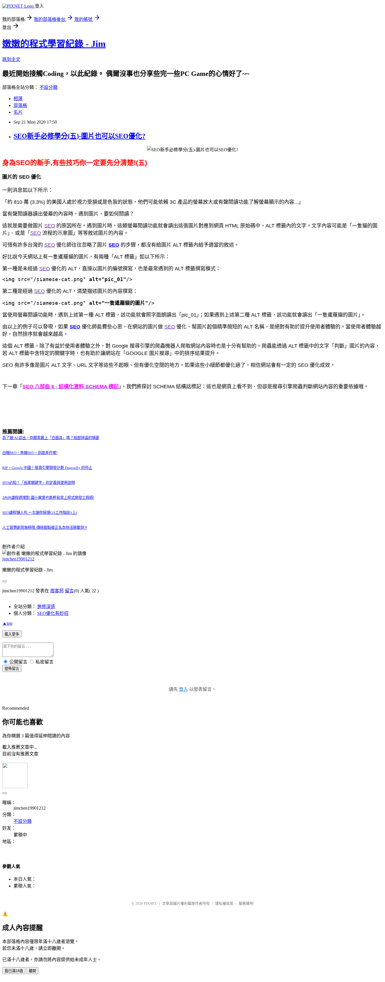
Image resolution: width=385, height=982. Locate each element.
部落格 (20, 105)
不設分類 (48, 87)
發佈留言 (12, 669)
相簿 (18, 98)
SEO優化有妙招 (52, 613)
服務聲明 (246, 903)
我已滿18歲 (14, 971)
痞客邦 (57, 590)
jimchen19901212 (18, 558)
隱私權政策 (224, 903)
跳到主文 (11, 59)
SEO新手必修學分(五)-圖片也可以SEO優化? (79, 136)
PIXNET (150, 903)
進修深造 (46, 606)
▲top (7, 623)
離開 (32, 971)
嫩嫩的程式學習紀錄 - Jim (54, 44)
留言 (69, 590)
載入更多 (12, 634)
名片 (18, 112)
